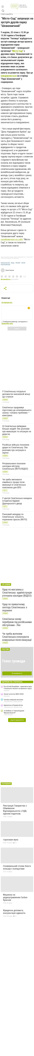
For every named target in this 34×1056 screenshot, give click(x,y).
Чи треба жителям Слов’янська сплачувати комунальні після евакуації (16, 636)
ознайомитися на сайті (12, 239)
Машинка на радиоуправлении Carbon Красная (15, 897)
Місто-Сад (17, 51)
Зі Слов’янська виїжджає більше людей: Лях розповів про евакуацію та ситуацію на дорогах (16, 430)
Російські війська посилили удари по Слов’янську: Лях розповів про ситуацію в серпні (15, 448)
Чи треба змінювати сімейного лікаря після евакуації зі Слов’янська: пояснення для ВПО (14, 483)
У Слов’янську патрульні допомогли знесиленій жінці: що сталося (16, 394)
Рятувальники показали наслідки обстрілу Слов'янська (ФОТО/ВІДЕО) (15, 466)
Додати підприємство (17, 720)
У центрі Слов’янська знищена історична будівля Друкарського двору (17, 501)
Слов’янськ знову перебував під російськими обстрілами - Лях (17, 622)
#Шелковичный (5, 264)
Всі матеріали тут (17, 673)
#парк (12, 263)
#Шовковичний (5, 263)
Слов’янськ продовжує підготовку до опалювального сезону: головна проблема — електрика (16, 411)
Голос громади (13, 661)
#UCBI (23, 263)
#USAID (18, 263)
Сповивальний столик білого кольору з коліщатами (17, 867)
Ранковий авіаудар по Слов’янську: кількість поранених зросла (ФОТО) (14, 517)
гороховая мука (10, 839)
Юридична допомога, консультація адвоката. (14, 911)
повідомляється (9, 75)
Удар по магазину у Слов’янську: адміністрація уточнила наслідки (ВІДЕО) (17, 592)
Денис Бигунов (9, 270)
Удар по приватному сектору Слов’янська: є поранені (14, 607)
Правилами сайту (7, 323)
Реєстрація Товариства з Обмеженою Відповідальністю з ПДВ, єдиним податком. (15, 809)
